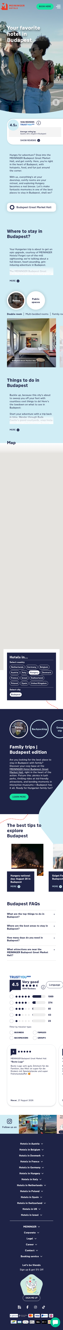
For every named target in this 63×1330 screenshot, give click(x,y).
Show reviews (28, 140)
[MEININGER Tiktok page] (44, 1307)
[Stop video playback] (56, 102)
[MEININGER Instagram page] (35, 1307)
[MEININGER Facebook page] (27, 1307)
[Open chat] (55, 1322)
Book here (45, 6)
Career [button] (30, 1244)
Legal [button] (30, 1238)
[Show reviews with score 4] (20, 1002)
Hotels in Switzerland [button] (29, 1203)
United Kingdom (39, 683)
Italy (24, 672)
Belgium (44, 667)
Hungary (34, 672)
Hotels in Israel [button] (30, 1214)
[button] (39, 126)
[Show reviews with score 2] (20, 1015)
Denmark (46, 672)
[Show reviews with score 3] (20, 1009)
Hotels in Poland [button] (30, 1191)
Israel (24, 678)
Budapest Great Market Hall (24, 360)
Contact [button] (29, 1250)
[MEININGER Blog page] (19, 1307)
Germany (31, 667)
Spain (24, 683)
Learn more (19, 796)
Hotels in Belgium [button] (29, 1149)
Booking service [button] (30, 1256)
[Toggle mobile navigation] (58, 6)
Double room (14, 314)
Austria (14, 672)
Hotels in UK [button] (30, 1209)
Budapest (15, 694)
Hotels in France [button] (29, 1161)
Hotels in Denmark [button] (30, 1155)
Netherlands (17, 667)
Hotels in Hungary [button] (29, 1173)
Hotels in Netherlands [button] (30, 1185)
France (14, 678)
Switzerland (37, 678)
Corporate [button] (30, 1232)
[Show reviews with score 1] (20, 1021)
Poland (14, 683)
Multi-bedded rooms (37, 314)
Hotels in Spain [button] (30, 1197)
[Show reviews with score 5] (20, 996)
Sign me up (31, 1297)
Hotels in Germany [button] (29, 1167)
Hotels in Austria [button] (30, 1143)
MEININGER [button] (29, 1226)
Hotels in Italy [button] (30, 1179)
